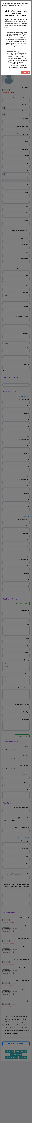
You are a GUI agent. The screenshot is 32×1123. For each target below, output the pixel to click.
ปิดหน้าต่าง (25, 72)
